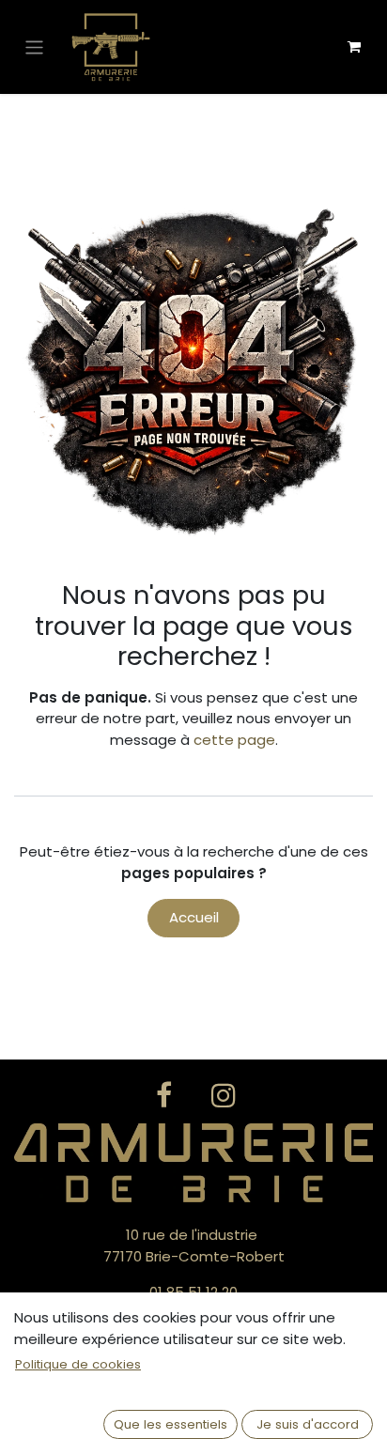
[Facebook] (163, 1095)
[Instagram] (223, 1095)
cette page (234, 740)
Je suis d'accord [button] (307, 1424)
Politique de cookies (78, 1364)
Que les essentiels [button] (170, 1424)
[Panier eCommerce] (354, 47)
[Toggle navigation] (34, 46)
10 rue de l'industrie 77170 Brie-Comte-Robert (194, 1245)
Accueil (194, 917)
